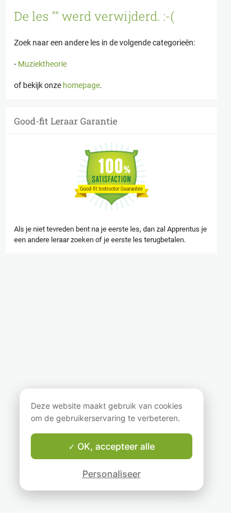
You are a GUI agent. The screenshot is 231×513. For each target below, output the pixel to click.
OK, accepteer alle (115, 446)
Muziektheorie (41, 63)
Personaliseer (111, 473)
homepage (81, 85)
